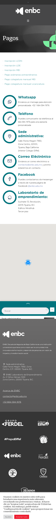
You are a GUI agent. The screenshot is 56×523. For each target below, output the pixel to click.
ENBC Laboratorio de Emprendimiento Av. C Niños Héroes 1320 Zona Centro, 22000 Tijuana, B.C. (22, 377)
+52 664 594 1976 (12, 402)
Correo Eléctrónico (34, 156)
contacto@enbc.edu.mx (30, 165)
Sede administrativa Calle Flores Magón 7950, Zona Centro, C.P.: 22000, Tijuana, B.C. (17, 366)
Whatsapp (27, 97)
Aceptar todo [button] (21, 517)
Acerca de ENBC (11, 391)
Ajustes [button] (8, 517)
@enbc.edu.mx (35, 186)
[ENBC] (28, 11)
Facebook (26, 174)
